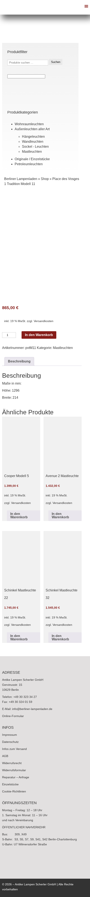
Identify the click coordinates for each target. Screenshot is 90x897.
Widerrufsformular (14, 770)
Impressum (9, 734)
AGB (5, 756)
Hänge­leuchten (33, 136)
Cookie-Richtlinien (14, 791)
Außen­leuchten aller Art (32, 129)
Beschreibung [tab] (19, 361)
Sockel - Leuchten (35, 146)
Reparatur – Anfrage (15, 777)
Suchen (55, 62)
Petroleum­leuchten (29, 164)
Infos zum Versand (14, 749)
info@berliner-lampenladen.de (32, 709)
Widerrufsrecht (12, 763)
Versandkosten (43, 321)
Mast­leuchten (32, 151)
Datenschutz (10, 741)
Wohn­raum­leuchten (29, 124)
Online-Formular (13, 716)
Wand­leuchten (32, 141)
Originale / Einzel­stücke (32, 159)
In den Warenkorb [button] (19, 515)
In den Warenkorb (39, 335)
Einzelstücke (10, 784)
